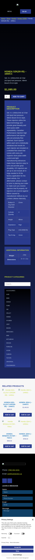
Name (4, 489)
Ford (8, 305)
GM (7, 309)
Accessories (10, 290)
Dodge (8, 302)
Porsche (9, 346)
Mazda (8, 328)
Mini (7, 335)
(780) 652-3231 (14, 470)
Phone (5, 496)
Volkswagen (10, 365)
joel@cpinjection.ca (14, 474)
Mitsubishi (9, 339)
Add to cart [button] (9, 415)
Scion (8, 350)
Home (3, 18)
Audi (7, 294)
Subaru (8, 354)
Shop (8, 18)
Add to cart (18, 97)
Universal (9, 361)
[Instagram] (9, 480)
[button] (8, 11)
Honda (13, 18)
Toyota (8, 358)
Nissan (8, 343)
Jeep (8, 324)
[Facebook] (4, 480)
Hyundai (9, 320)
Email (4, 502)
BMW (7, 298)
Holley (8, 313)
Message (5, 508)
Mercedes (9, 332)
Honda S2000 (22, 18)
